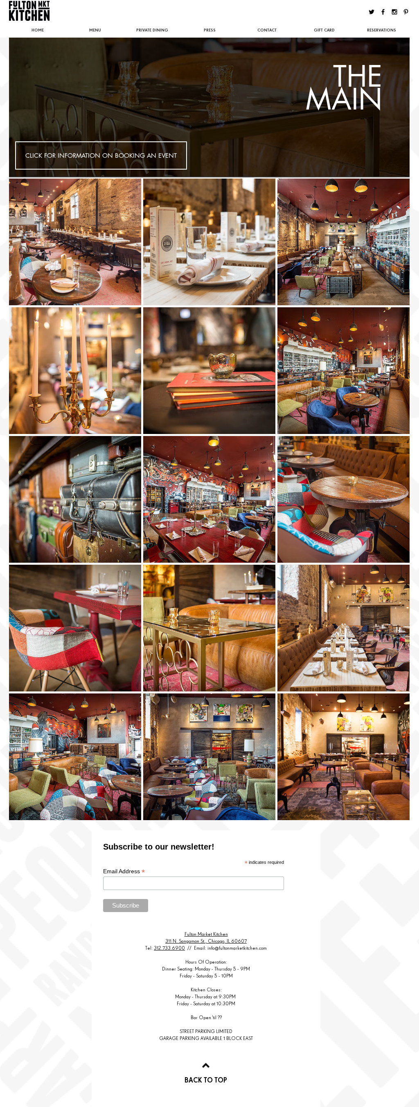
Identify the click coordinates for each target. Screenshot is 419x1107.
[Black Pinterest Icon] (406, 12)
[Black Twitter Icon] (371, 12)
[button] (75, 242)
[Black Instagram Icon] (394, 12)
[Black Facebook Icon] (383, 12)
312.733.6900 (169, 948)
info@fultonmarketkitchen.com (237, 948)
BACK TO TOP (206, 1080)
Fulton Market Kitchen (206, 934)
